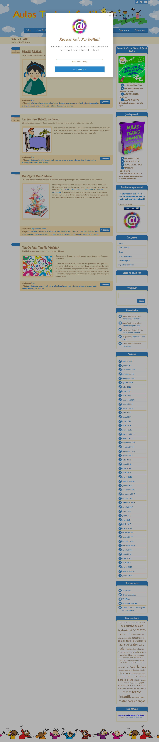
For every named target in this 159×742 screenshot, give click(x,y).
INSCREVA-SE (79, 69)
